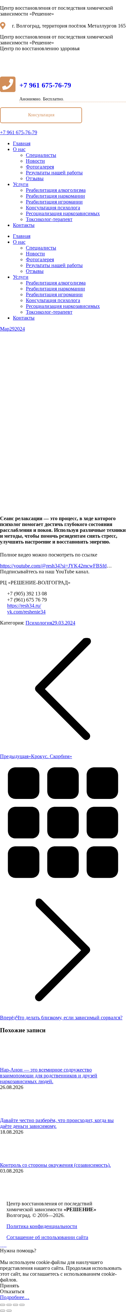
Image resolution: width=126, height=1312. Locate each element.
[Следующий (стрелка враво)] (9, 1311)
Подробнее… (14, 1297)
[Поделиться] (9, 1305)
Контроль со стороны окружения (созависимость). (55, 1165)
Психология (39, 623)
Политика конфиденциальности (41, 1226)
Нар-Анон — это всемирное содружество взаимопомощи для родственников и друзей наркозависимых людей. (48, 1075)
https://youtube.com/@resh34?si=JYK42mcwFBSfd (53, 565)
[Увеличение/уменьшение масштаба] (22, 1305)
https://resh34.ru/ (24, 606)
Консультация (41, 114)
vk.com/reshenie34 (26, 612)
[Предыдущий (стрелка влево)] (2, 1311)
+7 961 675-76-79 (45, 85)
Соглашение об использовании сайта (47, 1237)
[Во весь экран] (15, 1305)
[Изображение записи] (18, 1064)
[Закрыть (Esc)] (2, 1305)
